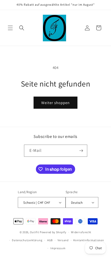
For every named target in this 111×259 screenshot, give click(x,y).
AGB (50, 240)
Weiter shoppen (55, 102)
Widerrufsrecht (81, 232)
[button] (10, 28)
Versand (63, 240)
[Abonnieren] (81, 151)
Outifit (35, 232)
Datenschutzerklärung (27, 240)
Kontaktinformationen (88, 240)
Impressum (57, 248)
